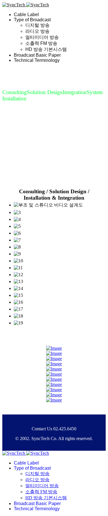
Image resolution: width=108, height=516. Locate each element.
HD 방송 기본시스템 (46, 49)
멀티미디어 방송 (42, 37)
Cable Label (26, 14)
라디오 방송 (37, 31)
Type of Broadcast (32, 19)
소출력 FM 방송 (41, 43)
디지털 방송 (37, 25)
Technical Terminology (37, 60)
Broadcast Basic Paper (37, 55)
